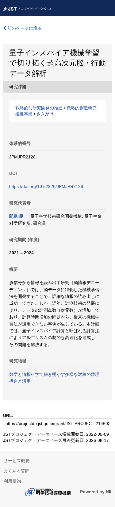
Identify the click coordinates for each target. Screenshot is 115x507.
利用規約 (12, 481)
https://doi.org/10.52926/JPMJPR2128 (46, 186)
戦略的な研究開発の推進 (39, 107)
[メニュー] (107, 7)
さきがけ (45, 113)
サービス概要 (16, 460)
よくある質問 (16, 471)
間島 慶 (16, 216)
